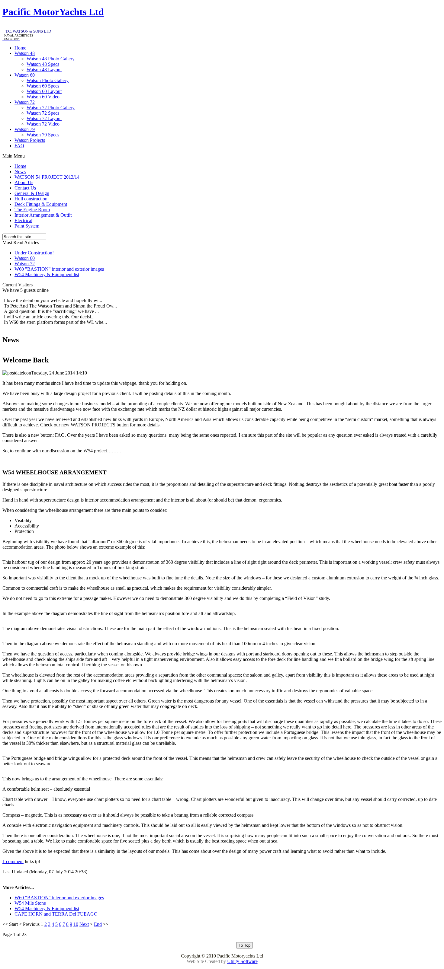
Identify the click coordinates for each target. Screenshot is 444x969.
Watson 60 (24, 258)
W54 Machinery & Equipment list (46, 274)
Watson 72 (24, 263)
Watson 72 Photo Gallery (51, 107)
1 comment (13, 861)
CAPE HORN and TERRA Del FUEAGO (56, 913)
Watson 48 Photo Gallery (51, 58)
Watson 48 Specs (43, 64)
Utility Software (242, 961)
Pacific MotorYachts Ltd (53, 11)
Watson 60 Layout (44, 91)
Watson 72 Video (43, 123)
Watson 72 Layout (44, 118)
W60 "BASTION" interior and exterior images (59, 269)
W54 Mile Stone (30, 903)
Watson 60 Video (43, 96)
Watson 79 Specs (43, 134)
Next (84, 924)
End (98, 924)
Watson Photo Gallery (48, 80)
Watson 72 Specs (43, 113)
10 (75, 924)
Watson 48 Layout (44, 69)
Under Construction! (34, 252)
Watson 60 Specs (43, 85)
